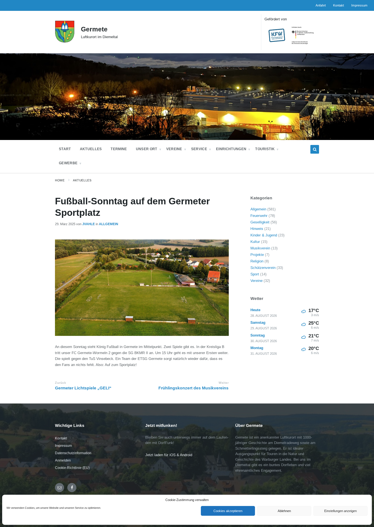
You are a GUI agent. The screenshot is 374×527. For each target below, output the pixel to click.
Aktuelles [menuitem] (91, 149)
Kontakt (61, 438)
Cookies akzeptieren (227, 511)
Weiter (224, 382)
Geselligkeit (259, 222)
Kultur (255, 242)
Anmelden (63, 460)
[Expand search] (314, 149)
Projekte (257, 255)
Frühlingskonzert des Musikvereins (193, 388)
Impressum (63, 445)
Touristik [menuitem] (265, 149)
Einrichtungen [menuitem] (231, 149)
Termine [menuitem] (119, 149)
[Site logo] (64, 41)
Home (59, 180)
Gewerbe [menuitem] (68, 163)
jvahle (88, 224)
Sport (254, 274)
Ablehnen (284, 511)
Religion (256, 261)
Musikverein (260, 248)
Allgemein (108, 224)
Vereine (256, 281)
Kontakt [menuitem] (338, 5)
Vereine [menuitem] (174, 149)
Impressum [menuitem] (359, 5)
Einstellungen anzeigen (340, 511)
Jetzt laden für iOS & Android (168, 455)
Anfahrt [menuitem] (321, 5)
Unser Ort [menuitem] (146, 149)
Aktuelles (82, 180)
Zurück (60, 382)
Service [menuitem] (199, 149)
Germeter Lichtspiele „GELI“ (83, 388)
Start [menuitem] (65, 149)
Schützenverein (263, 268)
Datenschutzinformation (73, 453)
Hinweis (256, 229)
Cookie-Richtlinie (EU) (72, 468)
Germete (94, 29)
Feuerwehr (259, 216)
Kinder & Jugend (263, 235)
